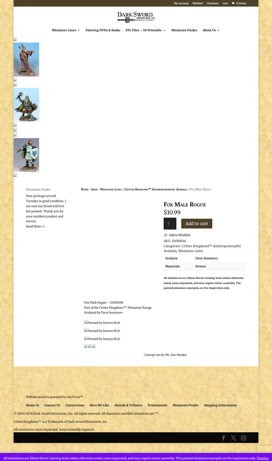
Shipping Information (220, 405)
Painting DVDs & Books (103, 30)
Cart (225, 3)
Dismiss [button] (263, 458)
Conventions (74, 405)
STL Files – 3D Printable (144, 30)
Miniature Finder (184, 30)
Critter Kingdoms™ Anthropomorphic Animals (155, 189)
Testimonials (157, 405)
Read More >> (35, 226)
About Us (209, 30)
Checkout (213, 3)
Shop (94, 189)
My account (181, 3)
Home (85, 189)
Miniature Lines (64, 30)
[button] (177, 235)
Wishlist (198, 3)
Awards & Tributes (128, 405)
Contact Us (52, 405)
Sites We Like (99, 405)
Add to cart (197, 223)
